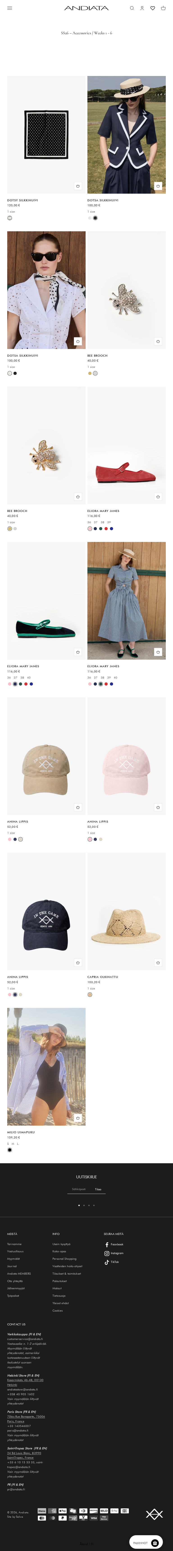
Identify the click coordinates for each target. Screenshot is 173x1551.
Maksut (56, 1288)
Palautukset (59, 1281)
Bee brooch (97, 355)
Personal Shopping (64, 1258)
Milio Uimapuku (21, 1132)
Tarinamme (14, 1244)
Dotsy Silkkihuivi (22, 200)
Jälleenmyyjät (16, 1288)
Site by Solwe (15, 1516)
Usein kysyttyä (61, 1244)
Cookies (57, 1310)
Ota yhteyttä (15, 1281)
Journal (12, 1266)
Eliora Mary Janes (103, 511)
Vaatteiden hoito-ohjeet (67, 1266)
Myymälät (13, 1258)
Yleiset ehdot (60, 1303)
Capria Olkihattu (102, 977)
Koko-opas (59, 1251)
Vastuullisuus (15, 1251)
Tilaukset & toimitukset (66, 1273)
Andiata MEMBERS (19, 1273)
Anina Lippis (17, 821)
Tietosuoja (58, 1295)
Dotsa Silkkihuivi (102, 200)
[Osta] (78, 186)
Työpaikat (13, 1295)
